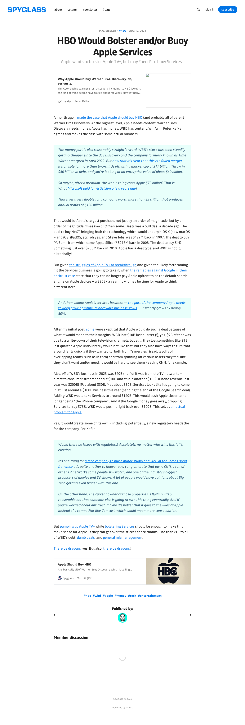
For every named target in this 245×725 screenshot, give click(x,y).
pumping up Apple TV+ (77, 526)
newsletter (90, 9)
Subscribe (227, 9)
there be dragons (116, 548)
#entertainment (150, 596)
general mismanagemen (122, 537)
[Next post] (188, 615)
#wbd (97, 596)
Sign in (210, 9)
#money (121, 596)
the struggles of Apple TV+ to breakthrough (102, 265)
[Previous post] (56, 615)
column (73, 9)
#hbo (123, 30)
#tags (106, 9)
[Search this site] (198, 9)
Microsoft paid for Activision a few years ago (102, 188)
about (58, 9)
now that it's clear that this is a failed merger (147, 161)
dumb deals (86, 537)
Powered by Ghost (122, 707)
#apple (108, 596)
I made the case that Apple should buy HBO (108, 117)
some (90, 329)
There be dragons (67, 548)
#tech (132, 596)
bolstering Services (119, 526)
